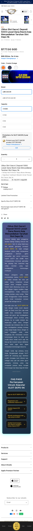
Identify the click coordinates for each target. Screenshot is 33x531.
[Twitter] (5, 218)
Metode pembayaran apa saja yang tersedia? (15, 416)
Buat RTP (24, 180)
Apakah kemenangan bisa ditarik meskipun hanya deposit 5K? (14, 424)
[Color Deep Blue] (10, 68)
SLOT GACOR (13, 521)
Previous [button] (2, 2)
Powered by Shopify (22, 521)
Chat (23, 526)
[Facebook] (2, 218)
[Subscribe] (26, 502)
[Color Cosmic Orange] (3, 68)
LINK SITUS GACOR (9, 98)
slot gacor (8, 244)
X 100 (4, 115)
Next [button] (31, 2)
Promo (10, 526)
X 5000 (5, 109)
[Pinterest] (8, 218)
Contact (29, 526)
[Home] (11, 11)
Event (3, 526)
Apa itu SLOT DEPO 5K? (16, 394)
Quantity (4, 154)
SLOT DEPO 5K (16, 526)
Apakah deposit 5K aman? (14, 408)
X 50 (4, 121)
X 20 (4, 127)
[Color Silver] (16, 68)
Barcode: (13, 39)
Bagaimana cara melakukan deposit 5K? (15, 401)
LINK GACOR (7, 92)
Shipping (10, 51)
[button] (2, 11)
